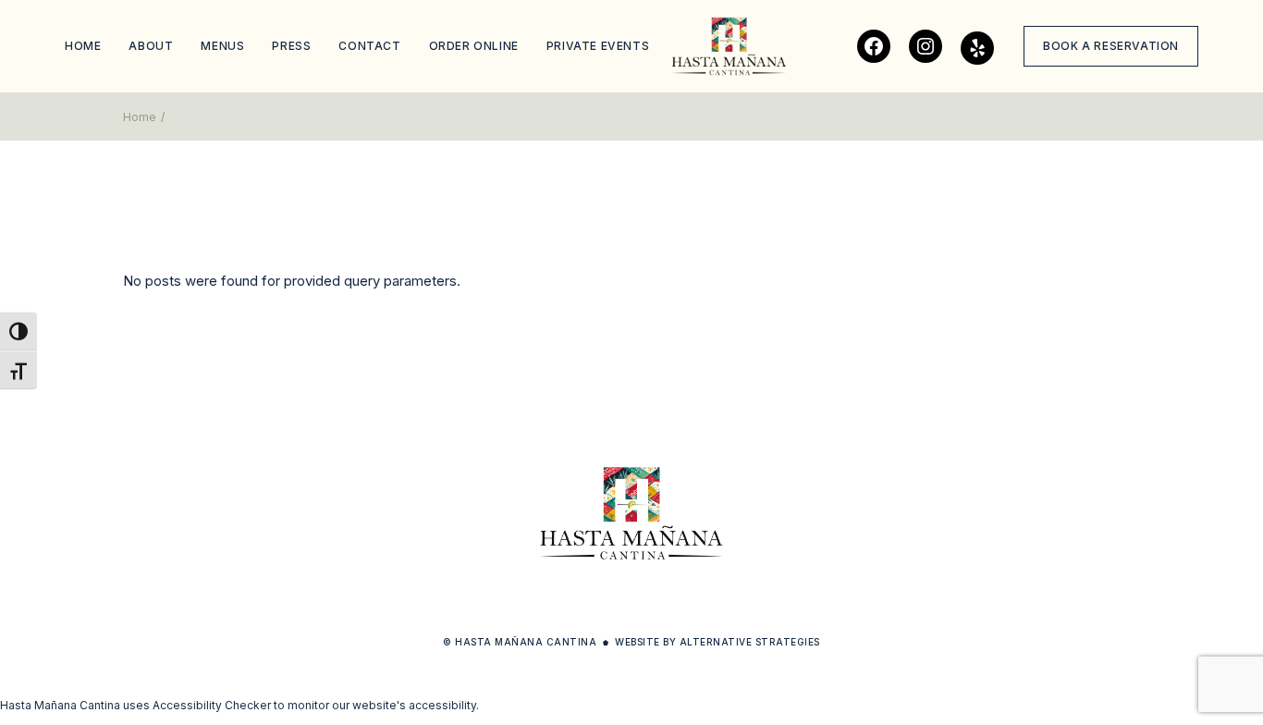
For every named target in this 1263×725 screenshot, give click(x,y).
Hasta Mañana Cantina (525, 641)
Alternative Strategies (750, 641)
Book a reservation (1111, 46)
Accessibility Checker (212, 705)
